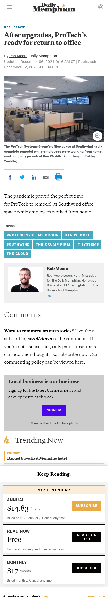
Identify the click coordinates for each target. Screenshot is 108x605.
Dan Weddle (77, 235)
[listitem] (73, 283)
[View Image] (97, 136)
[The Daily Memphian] (54, 8)
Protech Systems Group (33, 235)
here (79, 363)
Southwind (18, 244)
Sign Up (54, 410)
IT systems (87, 244)
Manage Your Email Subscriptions (54, 423)
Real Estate (14, 27)
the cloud (17, 253)
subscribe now (72, 355)
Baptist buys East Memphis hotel (37, 459)
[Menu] (9, 8)
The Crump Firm (53, 244)
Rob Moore (18, 56)
